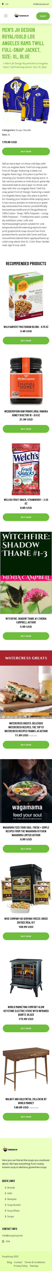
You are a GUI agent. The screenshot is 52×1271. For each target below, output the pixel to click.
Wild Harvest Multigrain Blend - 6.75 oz (26, 326)
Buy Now (26, 151)
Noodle (27, 130)
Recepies (12, 1199)
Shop (43, 16)
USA (6, 4)
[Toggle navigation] (6, 15)
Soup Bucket (14, 1204)
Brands (11, 1187)
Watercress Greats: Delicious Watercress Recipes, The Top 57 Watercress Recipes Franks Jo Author (26, 727)
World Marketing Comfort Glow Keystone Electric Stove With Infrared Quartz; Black (26, 1010)
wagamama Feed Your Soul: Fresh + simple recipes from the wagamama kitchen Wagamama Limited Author (26, 831)
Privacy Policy (21, 1265)
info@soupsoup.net (41, 4)
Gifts (9, 1193)
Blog (9, 1262)
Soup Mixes (13, 1210)
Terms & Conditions (34, 1262)
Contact (18, 1262)
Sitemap (34, 1265)
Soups (19, 130)
